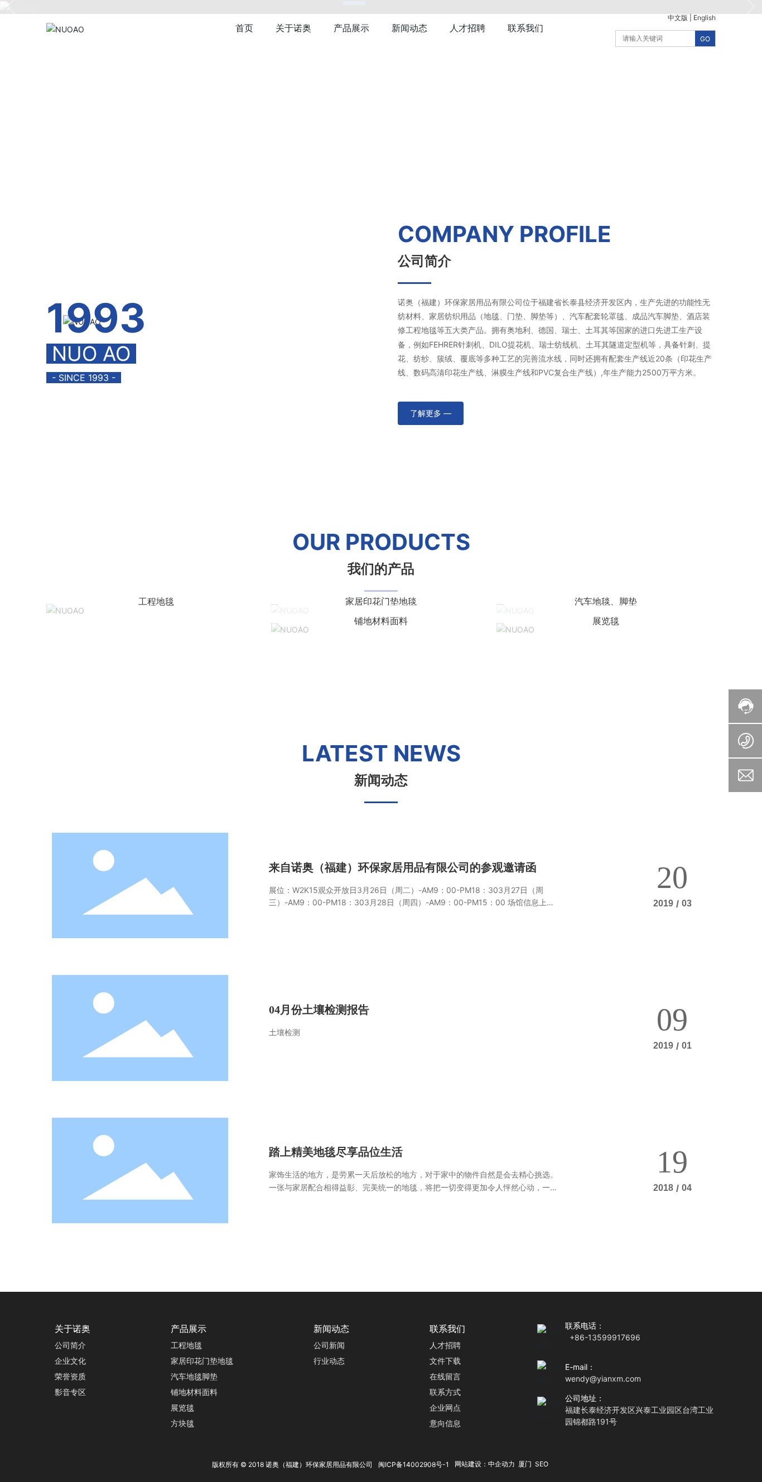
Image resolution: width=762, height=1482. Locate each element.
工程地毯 (156, 601)
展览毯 (605, 620)
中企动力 (501, 1464)
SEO (541, 1464)
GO (705, 39)
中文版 (678, 17)
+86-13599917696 (605, 1337)
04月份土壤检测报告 (319, 1009)
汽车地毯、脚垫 (606, 601)
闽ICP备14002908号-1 (413, 1464)
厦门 (525, 1464)
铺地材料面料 (381, 620)
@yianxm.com (615, 1378)
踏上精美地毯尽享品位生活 (336, 1152)
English (704, 17)
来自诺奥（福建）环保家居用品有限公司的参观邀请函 (403, 867)
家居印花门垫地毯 (381, 601)
